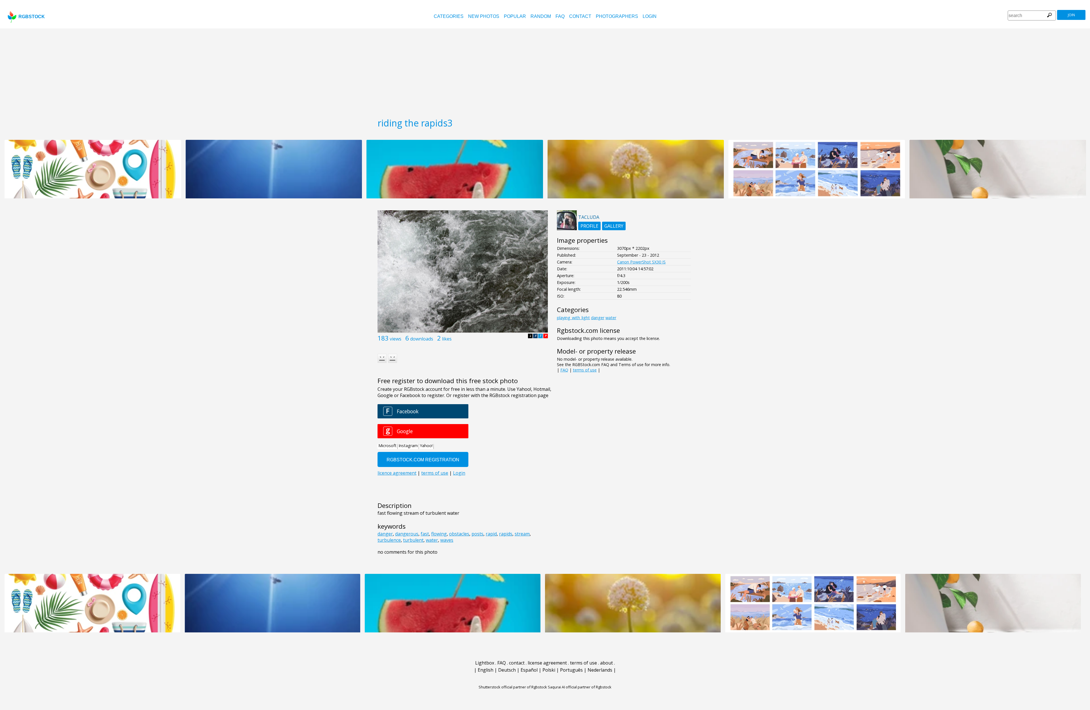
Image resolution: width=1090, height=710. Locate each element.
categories (449, 16)
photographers (617, 16)
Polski (548, 670)
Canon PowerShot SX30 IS (641, 262)
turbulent (413, 540)
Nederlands (600, 670)
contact (580, 16)
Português (571, 670)
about (606, 663)
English (485, 670)
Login (650, 16)
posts (477, 534)
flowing (439, 534)
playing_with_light (573, 317)
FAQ (560, 16)
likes (447, 339)
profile (589, 226)
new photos (483, 16)
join (1071, 15)
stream (522, 534)
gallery (613, 226)
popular (515, 16)
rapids (505, 534)
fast (425, 534)
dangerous (406, 534)
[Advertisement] (545, 71)
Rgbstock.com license (588, 330)
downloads (421, 339)
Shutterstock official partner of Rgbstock (513, 687)
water (432, 540)
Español (529, 670)
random (541, 16)
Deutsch (507, 670)
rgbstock (31, 16)
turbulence (389, 540)
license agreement (547, 663)
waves (446, 540)
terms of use (585, 370)
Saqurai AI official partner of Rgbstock (579, 687)
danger (385, 534)
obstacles (459, 534)
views (395, 339)
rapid (491, 534)
